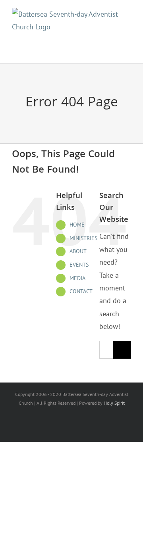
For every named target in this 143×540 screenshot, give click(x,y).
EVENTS (79, 264)
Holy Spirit (114, 403)
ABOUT (78, 251)
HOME (77, 224)
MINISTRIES (83, 238)
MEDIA (77, 278)
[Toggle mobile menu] (125, 48)
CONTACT (81, 291)
